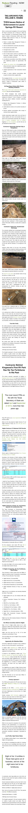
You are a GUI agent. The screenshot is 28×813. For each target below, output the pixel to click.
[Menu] (24, 10)
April (11, 403)
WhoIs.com (7, 656)
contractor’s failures (17, 317)
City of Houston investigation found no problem (14, 120)
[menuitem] (21, 10)
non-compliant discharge (18, 78)
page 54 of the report (8, 273)
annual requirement (16, 417)
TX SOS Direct (5, 478)
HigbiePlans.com (14, 647)
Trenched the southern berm (10, 64)
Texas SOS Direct (16, 558)
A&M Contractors (14, 695)
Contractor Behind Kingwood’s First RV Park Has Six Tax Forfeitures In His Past (14, 368)
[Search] (21, 10)
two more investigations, (11, 121)
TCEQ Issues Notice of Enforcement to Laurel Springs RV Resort (14, 24)
